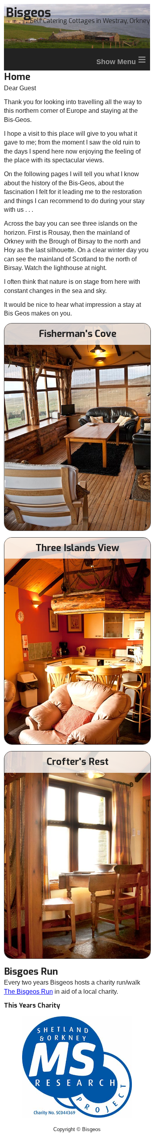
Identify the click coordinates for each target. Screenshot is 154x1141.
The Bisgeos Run (28, 991)
